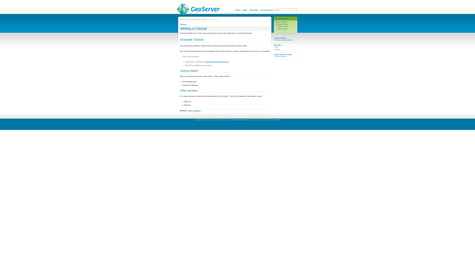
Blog (245, 10)
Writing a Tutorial (281, 22)
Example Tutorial (282, 24)
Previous (183, 24)
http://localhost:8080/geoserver (217, 62)
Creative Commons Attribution (240, 119)
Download (254, 10)
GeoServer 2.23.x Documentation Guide (193, 19)
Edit (276, 47)
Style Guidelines (194, 111)
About (238, 10)
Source (277, 49)
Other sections (283, 29)
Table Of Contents (281, 18)
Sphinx (278, 119)
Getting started (283, 26)
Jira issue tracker (280, 56)
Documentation (267, 10)
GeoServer (198, 9)
